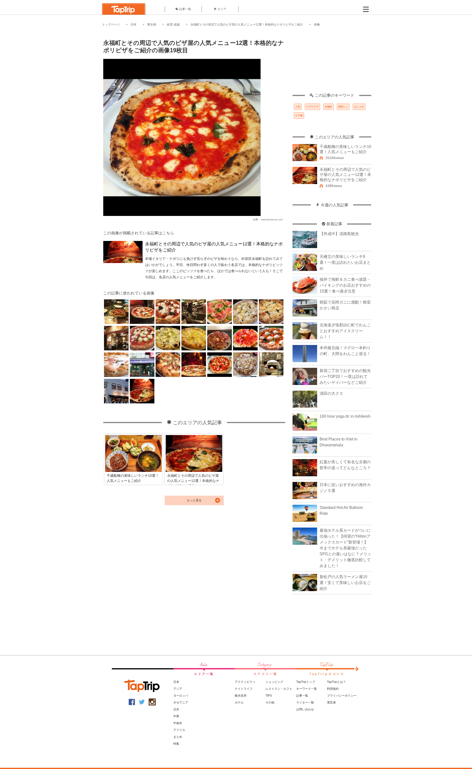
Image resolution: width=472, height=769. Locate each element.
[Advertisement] (332, 62)
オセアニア (180, 702)
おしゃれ (359, 106)
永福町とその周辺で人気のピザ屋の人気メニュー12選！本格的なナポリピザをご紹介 (247, 24)
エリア (221, 9)
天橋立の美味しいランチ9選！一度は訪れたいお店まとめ (345, 262)
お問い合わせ (305, 709)
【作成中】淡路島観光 (339, 234)
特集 (176, 743)
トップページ (111, 24)
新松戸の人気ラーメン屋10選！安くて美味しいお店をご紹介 (345, 583)
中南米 (177, 723)
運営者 (331, 702)
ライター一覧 (305, 702)
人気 (297, 106)
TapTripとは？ (336, 682)
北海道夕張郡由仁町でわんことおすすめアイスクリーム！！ (345, 331)
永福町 (328, 106)
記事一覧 (185, 9)
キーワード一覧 (306, 688)
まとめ (177, 737)
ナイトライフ (243, 688)
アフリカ (179, 730)
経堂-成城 (173, 24)
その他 (270, 702)
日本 (133, 24)
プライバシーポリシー (341, 695)
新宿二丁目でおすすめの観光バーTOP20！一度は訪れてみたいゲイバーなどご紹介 (345, 376)
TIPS (269, 695)
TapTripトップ (305, 682)
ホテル (239, 702)
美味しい (343, 106)
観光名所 (241, 695)
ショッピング (274, 682)
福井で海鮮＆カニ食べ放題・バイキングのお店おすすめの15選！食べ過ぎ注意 (345, 285)
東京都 (151, 24)
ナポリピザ (312, 106)
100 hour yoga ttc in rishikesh (345, 416)
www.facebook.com (272, 219)
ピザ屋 (299, 115)
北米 (176, 709)
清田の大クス (331, 393)
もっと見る (194, 500)
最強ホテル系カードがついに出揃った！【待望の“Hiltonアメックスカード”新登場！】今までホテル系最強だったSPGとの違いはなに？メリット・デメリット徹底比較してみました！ (345, 548)
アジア (177, 688)
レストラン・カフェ (279, 688)
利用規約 (333, 688)
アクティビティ (245, 682)
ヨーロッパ (180, 695)
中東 (176, 716)
